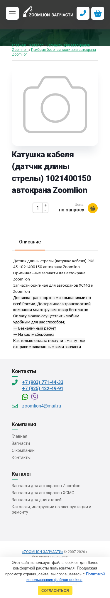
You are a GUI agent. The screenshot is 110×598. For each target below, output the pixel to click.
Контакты (21, 457)
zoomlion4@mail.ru (41, 406)
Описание (30, 242)
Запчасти (21, 443)
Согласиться (55, 590)
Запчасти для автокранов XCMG (43, 492)
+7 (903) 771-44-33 (42, 382)
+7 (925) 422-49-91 (42, 388)
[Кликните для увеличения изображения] (55, 105)
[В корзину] (92, 208)
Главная (19, 436)
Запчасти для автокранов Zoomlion (46, 485)
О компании (23, 450)
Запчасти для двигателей (37, 499)
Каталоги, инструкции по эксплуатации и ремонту (51, 510)
